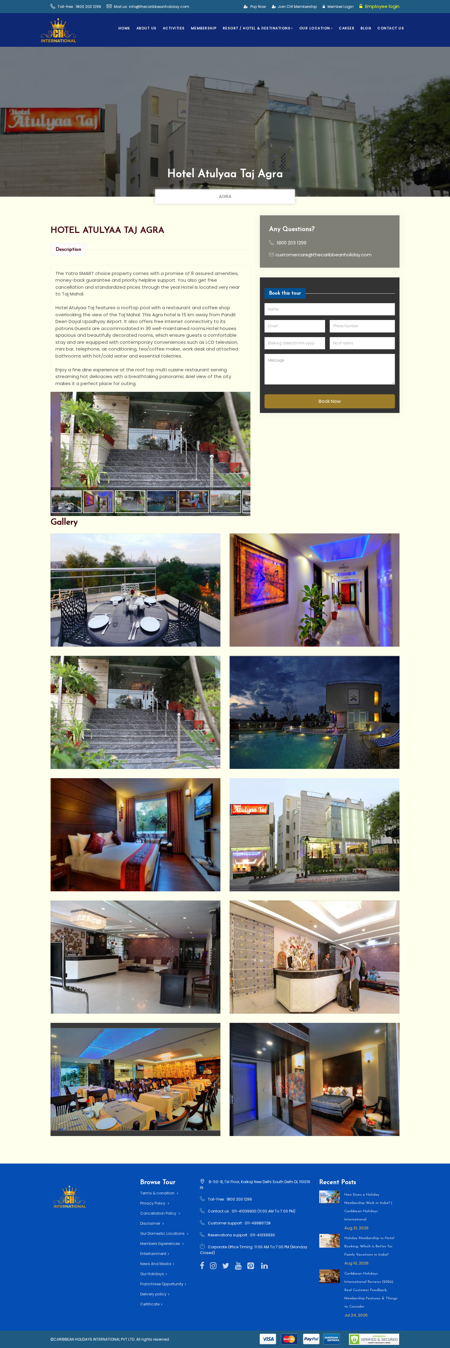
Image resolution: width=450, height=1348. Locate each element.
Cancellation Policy (158, 1213)
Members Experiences (160, 1243)
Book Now (329, 401)
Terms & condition (157, 1193)
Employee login (381, 6)
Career (346, 28)
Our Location (314, 28)
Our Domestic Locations (163, 1233)
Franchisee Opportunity (161, 1284)
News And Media (155, 1263)
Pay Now (257, 6)
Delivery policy (153, 1294)
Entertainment (153, 1253)
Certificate (149, 1304)
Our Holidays (152, 1273)
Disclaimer (150, 1223)
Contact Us (390, 28)
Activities (174, 28)
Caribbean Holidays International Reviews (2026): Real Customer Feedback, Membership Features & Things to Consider (370, 1290)
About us (147, 28)
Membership (204, 28)
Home (124, 28)
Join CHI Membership (297, 6)
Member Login (340, 6)
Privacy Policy (153, 1203)
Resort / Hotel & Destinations (257, 28)
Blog (366, 28)
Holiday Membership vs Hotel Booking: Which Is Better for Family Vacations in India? (369, 1246)
